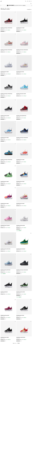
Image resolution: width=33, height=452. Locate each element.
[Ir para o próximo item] (31, 5)
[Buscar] (25, 1)
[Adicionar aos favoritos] (15, 12)
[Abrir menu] (31, 1)
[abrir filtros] (31, 3)
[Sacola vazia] (29, 1)
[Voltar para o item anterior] (1, 5)
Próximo (18, 343)
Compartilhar (29, 9)
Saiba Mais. (24, 5)
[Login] (27, 1)
